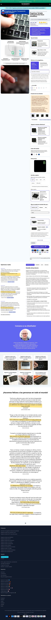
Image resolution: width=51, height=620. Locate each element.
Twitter (2, 601)
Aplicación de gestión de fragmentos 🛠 (8, 592)
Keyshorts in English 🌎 (5, 580)
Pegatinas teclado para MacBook (7, 537)
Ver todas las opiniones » (5, 314)
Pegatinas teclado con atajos (6, 548)
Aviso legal (32, 612)
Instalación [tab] (37, 264)
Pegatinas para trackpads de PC (7, 551)
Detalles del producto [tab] (30, 264)
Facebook (2, 602)
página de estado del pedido (36, 103)
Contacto (2, 558)
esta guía (46, 276)
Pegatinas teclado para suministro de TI (8, 532)
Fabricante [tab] (46, 264)
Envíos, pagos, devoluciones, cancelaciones (9, 561)
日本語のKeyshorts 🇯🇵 (5, 591)
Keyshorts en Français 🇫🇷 (5, 583)
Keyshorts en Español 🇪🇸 (5, 584)
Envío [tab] (42, 264)
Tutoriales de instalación (5, 563)
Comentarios (3, 573)
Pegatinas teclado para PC (6, 538)
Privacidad (27, 612)
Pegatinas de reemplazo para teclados (8, 546)
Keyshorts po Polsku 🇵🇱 (5, 589)
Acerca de (2, 572)
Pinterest (2, 599)
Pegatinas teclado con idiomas (6, 542)
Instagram (3, 598)
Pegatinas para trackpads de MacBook (8, 550)
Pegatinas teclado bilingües (6, 545)
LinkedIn (2, 604)
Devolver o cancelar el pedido (6, 566)
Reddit (2, 606)
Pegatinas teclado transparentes (7, 543)
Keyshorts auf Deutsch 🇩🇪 (6, 581)
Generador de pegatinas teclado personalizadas (10, 530)
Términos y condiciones (21, 612)
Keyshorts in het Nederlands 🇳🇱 (7, 588)
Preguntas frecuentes (5, 565)
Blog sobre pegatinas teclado (6, 576)
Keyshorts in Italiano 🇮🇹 (5, 586)
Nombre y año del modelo (36, 210)
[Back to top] (25, 523)
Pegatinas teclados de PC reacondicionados (9, 534)
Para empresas (3, 575)
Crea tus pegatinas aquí (32, 8)
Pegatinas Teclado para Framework (7, 540)
